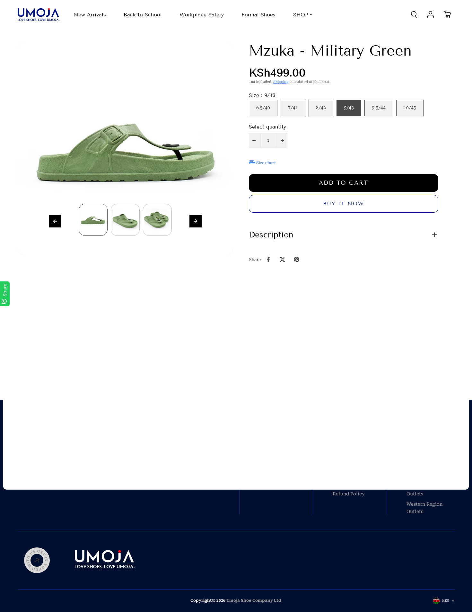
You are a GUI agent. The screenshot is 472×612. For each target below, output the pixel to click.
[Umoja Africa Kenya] (38, 14)
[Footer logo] (104, 560)
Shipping (281, 82)
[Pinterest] (296, 260)
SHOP (300, 15)
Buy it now (343, 203)
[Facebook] (268, 260)
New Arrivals (90, 15)
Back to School (143, 15)
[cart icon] (447, 14)
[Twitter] (282, 260)
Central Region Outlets (423, 490)
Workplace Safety (201, 15)
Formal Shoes (258, 15)
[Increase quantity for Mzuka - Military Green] (282, 140)
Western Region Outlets (424, 507)
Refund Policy (349, 493)
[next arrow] (195, 221)
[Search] (414, 14)
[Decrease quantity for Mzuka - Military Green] (254, 140)
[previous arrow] (55, 221)
